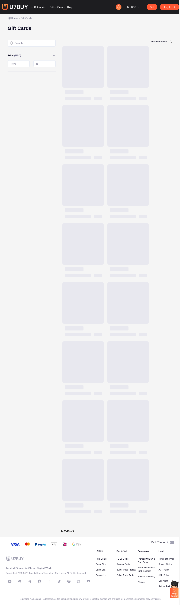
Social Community (146, 576)
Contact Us (101, 575)
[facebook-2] (49, 581)
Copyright (163, 581)
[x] (69, 581)
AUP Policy (164, 570)
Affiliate (141, 582)
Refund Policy (165, 586)
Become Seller (124, 564)
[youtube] (88, 581)
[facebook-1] (39, 581)
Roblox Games (57, 7)
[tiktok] (59, 581)
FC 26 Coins (122, 559)
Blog (69, 7)
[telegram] (29, 581)
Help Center (101, 559)
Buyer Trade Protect (126, 570)
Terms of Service (166, 559)
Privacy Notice (165, 564)
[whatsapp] (10, 581)
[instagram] (79, 581)
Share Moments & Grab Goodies (146, 569)
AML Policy (164, 575)
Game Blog (101, 564)
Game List (100, 570)
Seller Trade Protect (126, 575)
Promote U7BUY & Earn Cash (146, 560)
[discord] (19, 581)
